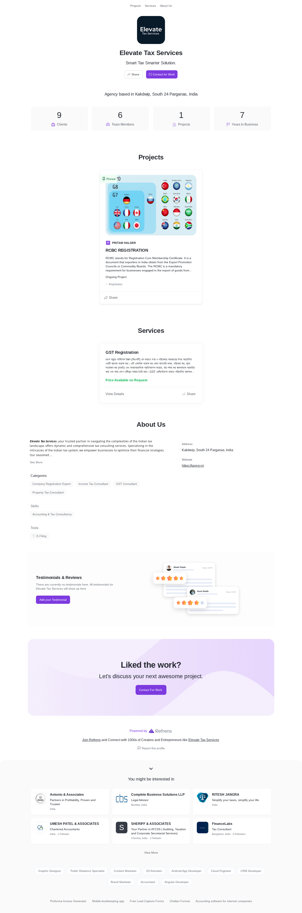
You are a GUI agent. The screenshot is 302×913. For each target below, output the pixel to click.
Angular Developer (177, 882)
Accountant (148, 882)
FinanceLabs (222, 823)
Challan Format (180, 901)
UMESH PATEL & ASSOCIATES (74, 823)
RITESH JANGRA (225, 794)
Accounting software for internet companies (224, 901)
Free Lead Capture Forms (147, 901)
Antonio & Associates (67, 794)
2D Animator (154, 871)
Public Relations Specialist (87, 871)
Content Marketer (125, 871)
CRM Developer (251, 871)
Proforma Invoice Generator (68, 901)
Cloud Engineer (221, 871)
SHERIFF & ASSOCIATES (151, 823)
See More (36, 462)
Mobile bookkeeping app (108, 901)
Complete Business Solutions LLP (158, 794)
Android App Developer (187, 871)
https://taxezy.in (193, 465)
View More (151, 852)
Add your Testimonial (53, 599)
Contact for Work (164, 74)
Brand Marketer (121, 882)
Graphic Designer (49, 871)
